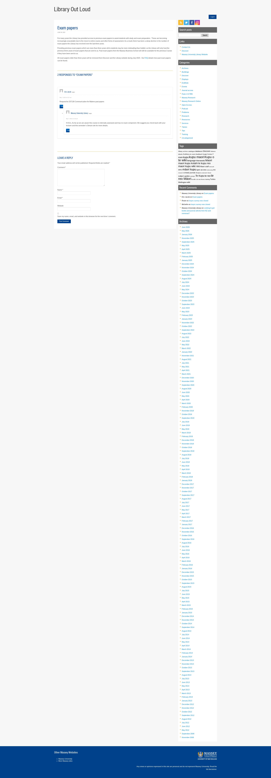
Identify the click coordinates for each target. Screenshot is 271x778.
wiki (188, 182)
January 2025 (187, 260)
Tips (183, 131)
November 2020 (188, 381)
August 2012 (186, 719)
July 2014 (185, 635)
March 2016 (186, 561)
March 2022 (186, 348)
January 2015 (187, 613)
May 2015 (185, 598)
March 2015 (186, 605)
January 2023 (187, 319)
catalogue (191, 151)
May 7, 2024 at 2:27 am (65, 97)
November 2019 (188, 411)
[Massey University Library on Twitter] (186, 24)
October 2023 (187, 301)
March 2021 (186, 374)
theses (203, 179)
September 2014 (188, 627)
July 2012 (185, 723)
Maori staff (204, 166)
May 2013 (185, 686)
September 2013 (188, 671)
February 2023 (187, 315)
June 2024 (186, 286)
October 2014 (187, 623)
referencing (210, 170)
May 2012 (185, 730)
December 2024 (188, 264)
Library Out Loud (72, 9)
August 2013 (186, 675)
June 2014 (186, 638)
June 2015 (186, 594)
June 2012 (186, 726)
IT (213, 154)
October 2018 (187, 447)
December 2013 (188, 660)
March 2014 (186, 649)
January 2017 (187, 524)
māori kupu (189, 169)
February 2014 (187, 653)
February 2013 (187, 697)
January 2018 (187, 480)
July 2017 (185, 502)
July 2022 (185, 337)
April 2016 (185, 557)
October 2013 (187, 668)
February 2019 (187, 436)
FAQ (146, 58)
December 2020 (188, 378)
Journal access (187, 90)
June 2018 (186, 462)
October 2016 (187, 535)
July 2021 (185, 363)
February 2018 (187, 477)
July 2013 (185, 679)
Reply (62, 106)
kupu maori (196, 157)
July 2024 (185, 282)
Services (185, 123)
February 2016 (187, 565)
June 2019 (186, 425)
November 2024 (188, 268)
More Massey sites (65, 761)
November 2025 (188, 238)
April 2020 (185, 400)
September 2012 (188, 715)
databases (198, 151)
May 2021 (185, 367)
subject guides (184, 176)
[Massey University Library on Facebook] (191, 24)
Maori (208, 160)
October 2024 (187, 271)
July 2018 (185, 458)
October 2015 (187, 579)
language (191, 160)
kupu (186, 157)
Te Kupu (199, 175)
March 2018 (186, 473)
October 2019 (187, 414)
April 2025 (185, 249)
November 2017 (188, 488)
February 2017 (187, 521)
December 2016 (188, 528)
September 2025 (188, 242)
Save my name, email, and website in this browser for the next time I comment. (86, 216)
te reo (208, 176)
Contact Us (186, 47)
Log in (213, 17)
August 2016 (186, 543)
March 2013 (186, 693)
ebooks (180, 154)
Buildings (185, 72)
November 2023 (188, 297)
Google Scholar (207, 154)
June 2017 (186, 506)
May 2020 (185, 396)
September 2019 (188, 418)
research (180, 172)
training (207, 179)
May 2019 (185, 429)
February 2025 (187, 256)
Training (185, 134)
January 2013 (187, 701)
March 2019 (186, 433)
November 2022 (188, 323)
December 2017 (188, 484)
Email (60, 198)
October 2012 (187, 712)
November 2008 (188, 737)
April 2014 (185, 646)
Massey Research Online (191, 101)
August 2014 (186, 631)
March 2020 (186, 403)
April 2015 (185, 602)
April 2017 (185, 513)
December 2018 (188, 440)
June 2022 (186, 341)
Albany (180, 151)
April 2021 (185, 370)
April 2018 (185, 469)
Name (60, 190)
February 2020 (187, 407)
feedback (199, 154)
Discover (185, 51)
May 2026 (185, 231)
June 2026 (186, 227)
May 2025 (185, 245)
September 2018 (188, 451)
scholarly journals (189, 173)
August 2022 (186, 334)
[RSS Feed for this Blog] (180, 24)
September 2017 (188, 495)
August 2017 (186, 499)
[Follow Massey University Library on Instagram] (197, 24)
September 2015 (188, 583)
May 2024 (185, 289)
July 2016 (185, 546)
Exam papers (209, 193)
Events (184, 87)
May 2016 (185, 554)
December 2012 (188, 704)
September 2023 (188, 304)
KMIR (180, 157)
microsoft (211, 166)
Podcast (185, 109)
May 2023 (185, 312)
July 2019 (185, 422)
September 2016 (188, 539)
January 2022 (187, 352)
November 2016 (188, 532)
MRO (180, 170)
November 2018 (188, 444)
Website (60, 206)
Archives (185, 68)
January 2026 (187, 234)
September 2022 (188, 330)
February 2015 (187, 609)
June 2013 (186, 682)
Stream (209, 172)
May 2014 (185, 642)
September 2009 (188, 734)
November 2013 (188, 664)
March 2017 (186, 517)
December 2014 (188, 616)
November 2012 (188, 708)
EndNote (185, 83)
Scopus (198, 173)
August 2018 (186, 455)
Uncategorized (187, 138)
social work (204, 172)
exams (194, 154)
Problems (185, 112)
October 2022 (187, 326)
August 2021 (186, 359)
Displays (185, 79)
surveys (192, 176)
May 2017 (185, 510)
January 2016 (187, 568)
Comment (61, 167)
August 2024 (186, 279)
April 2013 (185, 690)
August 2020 (186, 389)
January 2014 (187, 657)
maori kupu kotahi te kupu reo (194, 163)
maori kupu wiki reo (189, 166)
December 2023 (188, 293)
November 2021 (188, 356)
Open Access (187, 105)
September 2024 (188, 275)
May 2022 (185, 345)
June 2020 (186, 392)
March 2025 (186, 253)
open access (201, 170)
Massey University (65, 759)
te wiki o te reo (196, 179)
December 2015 (188, 572)
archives (185, 151)
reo (214, 170)
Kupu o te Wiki (187, 94)
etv (190, 154)
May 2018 (185, 466)
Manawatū (200, 161)
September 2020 (188, 385)
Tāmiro (184, 127)
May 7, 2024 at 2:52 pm (72, 118)
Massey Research (188, 98)
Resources (186, 120)
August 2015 (186, 587)
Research (185, 116)
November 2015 (188, 576)
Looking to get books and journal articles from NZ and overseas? (198, 210)
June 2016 (186, 550)
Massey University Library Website (195, 54)
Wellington (182, 182)
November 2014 (188, 620)
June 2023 (186, 308)
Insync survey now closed (198, 201)
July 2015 (185, 590)
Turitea (212, 179)
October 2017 (187, 491)
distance (213, 151)
